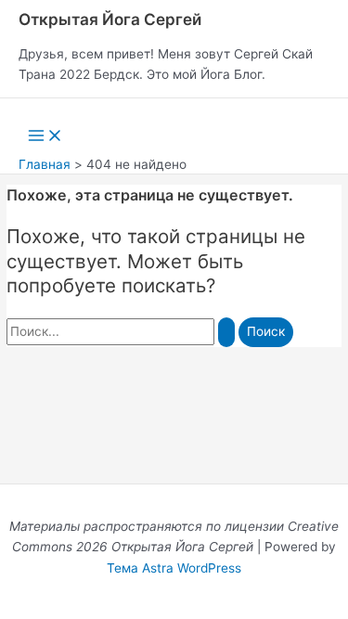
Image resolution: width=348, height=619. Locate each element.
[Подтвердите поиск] (226, 332)
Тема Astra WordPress (174, 568)
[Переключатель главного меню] (45, 137)
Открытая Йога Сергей (110, 19)
